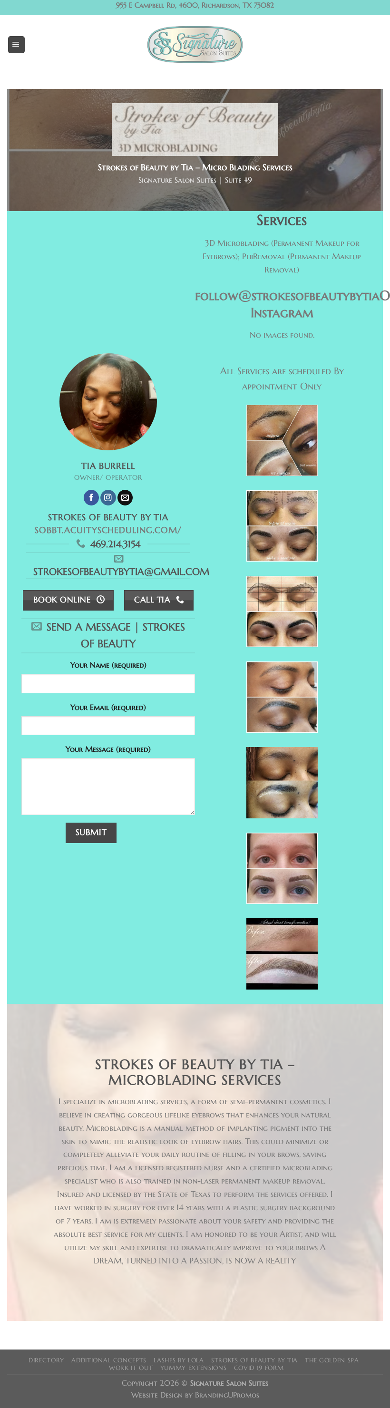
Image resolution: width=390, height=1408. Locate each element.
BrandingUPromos (227, 1394)
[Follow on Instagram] (108, 497)
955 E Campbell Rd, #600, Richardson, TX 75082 (195, 5)
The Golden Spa (332, 1360)
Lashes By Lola (179, 1360)
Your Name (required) (108, 665)
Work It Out (131, 1368)
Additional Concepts (108, 1360)
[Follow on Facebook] (91, 497)
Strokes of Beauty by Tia (254, 1360)
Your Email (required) (108, 707)
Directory (46, 1360)
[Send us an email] (125, 497)
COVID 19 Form (259, 1368)
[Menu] (16, 44)
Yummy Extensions (193, 1368)
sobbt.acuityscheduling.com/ (108, 530)
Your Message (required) (108, 749)
